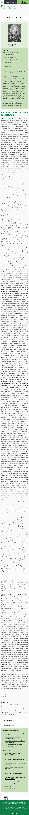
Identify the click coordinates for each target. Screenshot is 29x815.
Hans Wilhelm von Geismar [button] (11, 569)
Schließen (14, 813)
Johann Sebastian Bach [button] (8, 395)
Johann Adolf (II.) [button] (10, 447)
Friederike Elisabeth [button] (7, 467)
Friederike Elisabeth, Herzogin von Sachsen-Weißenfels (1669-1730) (15, 778)
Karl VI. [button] (26, 483)
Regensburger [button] (6, 220)
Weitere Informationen (15, 811)
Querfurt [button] (22, 315)
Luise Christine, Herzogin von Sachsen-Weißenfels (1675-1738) (14, 745)
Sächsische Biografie (7, 7)
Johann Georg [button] (6, 120)
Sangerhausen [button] (22, 188)
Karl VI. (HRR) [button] (8, 786)
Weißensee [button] (22, 451)
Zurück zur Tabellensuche (14, 18)
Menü (25, 2)
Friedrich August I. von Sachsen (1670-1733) (14, 757)
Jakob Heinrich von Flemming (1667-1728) (14, 781)
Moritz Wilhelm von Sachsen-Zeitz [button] (11, 242)
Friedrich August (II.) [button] (21, 250)
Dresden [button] (13, 264)
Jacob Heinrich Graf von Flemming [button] (11, 499)
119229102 (9, 721)
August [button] (26, 313)
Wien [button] (26, 475)
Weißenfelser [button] (14, 168)
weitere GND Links (8, 725)
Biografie (16, 7)
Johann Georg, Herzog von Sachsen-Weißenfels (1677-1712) (13, 737)
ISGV (2, 2)
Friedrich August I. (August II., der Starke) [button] (14, 134)
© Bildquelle (10, 45)
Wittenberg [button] (25, 236)
